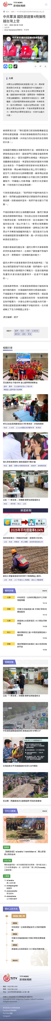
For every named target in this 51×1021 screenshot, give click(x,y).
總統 (24, 334)
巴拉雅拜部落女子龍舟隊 (23, 386)
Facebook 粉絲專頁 (9, 1010)
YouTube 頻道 (8, 1013)
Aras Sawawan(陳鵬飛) (13, 30)
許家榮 (26, 30)
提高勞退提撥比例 (36, 542)
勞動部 (16, 542)
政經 (22, 331)
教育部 (38, 427)
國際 (16, 331)
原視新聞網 (19, 5)
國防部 (17, 334)
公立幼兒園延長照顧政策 (25, 427)
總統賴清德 (42, 465)
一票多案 (12, 503)
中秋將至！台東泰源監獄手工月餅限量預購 (32, 599)
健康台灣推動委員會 (21, 465)
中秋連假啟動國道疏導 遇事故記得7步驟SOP (22, 730)
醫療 (10, 465)
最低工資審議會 (37, 580)
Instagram (6, 1016)
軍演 (29, 334)
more (15, 960)
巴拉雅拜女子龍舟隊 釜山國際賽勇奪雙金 (20, 383)
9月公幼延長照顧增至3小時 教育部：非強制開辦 (23, 424)
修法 (19, 503)
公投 (24, 503)
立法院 (11, 427)
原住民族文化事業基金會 (11, 1007)
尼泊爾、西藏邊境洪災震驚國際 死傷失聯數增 (22, 800)
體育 (10, 386)
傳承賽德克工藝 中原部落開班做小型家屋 (32, 634)
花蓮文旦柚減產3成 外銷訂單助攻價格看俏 (32, 610)
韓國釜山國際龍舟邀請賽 (13, 389)
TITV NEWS (18, 3)
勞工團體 (24, 542)
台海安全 (35, 331)
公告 (5, 542)
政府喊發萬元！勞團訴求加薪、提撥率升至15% (23, 538)
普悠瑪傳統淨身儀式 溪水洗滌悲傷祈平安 (32, 645)
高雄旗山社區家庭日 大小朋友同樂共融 (32, 622)
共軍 (28, 331)
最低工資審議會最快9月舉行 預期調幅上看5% (22, 576)
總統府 (33, 465)
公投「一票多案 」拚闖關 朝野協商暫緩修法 (21, 500)
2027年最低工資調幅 (22, 580)
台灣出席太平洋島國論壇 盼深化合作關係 (20, 765)
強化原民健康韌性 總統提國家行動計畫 (19, 462)
